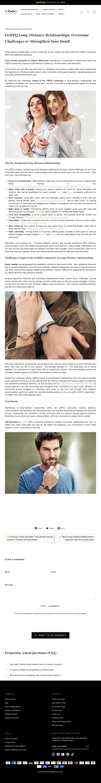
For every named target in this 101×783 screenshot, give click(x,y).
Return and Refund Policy (61, 722)
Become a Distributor (13, 710)
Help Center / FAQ (58, 703)
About (61, 14)
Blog (6, 703)
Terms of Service (75, 613)
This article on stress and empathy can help (28, 223)
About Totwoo (10, 699)
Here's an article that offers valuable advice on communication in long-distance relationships (49, 186)
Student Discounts (12, 718)
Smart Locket (48, 10)
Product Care (57, 710)
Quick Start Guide (58, 707)
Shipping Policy (57, 718)
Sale (38, 14)
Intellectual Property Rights (15, 746)
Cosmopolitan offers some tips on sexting (44, 228)
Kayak (38, 212)
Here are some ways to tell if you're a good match (46, 217)
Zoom (69, 192)
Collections (26, 14)
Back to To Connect (52, 635)
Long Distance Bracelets (13, 29)
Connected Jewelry (30, 10)
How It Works (48, 14)
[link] (11, 11)
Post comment (50, 606)
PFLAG (53, 234)
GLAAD (43, 234)
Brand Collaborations (13, 707)
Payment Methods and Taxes (16, 750)
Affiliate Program (11, 714)
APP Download (57, 725)
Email (53, 572)
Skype (59, 192)
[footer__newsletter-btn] (87, 746)
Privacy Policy (60, 613)
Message (9, 585)
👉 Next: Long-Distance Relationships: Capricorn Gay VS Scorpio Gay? (76, 538)
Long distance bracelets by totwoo (51, 200)
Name (7, 572)
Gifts (61, 10)
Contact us (56, 714)
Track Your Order (58, 699)
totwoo (25, 422)
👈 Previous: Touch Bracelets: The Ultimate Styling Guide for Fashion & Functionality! (30, 538)
